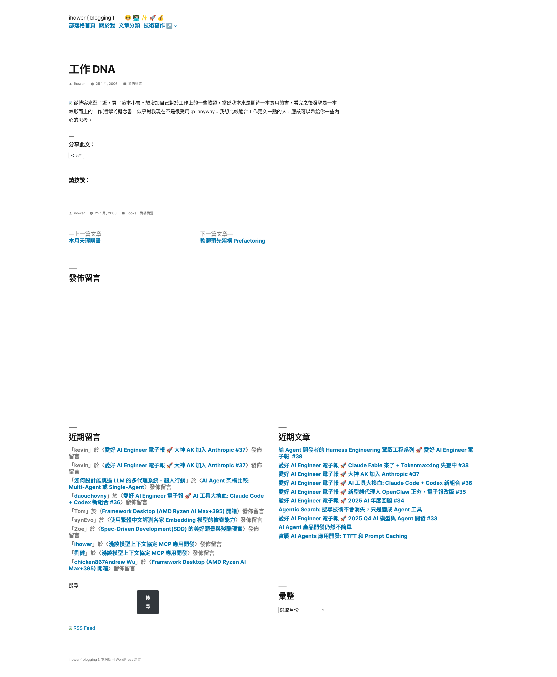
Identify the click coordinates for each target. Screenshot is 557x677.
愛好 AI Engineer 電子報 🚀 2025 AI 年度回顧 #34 (341, 500)
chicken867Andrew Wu (104, 562)
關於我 (107, 25)
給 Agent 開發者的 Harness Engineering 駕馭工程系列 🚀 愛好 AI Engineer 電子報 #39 (375, 453)
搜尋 (73, 585)
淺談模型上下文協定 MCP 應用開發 (152, 544)
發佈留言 (135, 84)
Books (131, 213)
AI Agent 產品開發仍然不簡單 (315, 527)
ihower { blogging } (91, 17)
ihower (79, 84)
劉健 (79, 553)
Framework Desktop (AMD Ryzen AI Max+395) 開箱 (169, 511)
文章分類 (129, 25)
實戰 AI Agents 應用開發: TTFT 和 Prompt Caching (343, 536)
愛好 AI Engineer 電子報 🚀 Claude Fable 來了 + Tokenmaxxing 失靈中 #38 (373, 465)
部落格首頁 (82, 25)
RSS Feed (83, 628)
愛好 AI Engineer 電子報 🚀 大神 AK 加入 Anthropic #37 (175, 450)
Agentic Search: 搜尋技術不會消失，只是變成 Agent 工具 (350, 509)
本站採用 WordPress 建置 (121, 659)
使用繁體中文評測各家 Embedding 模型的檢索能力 (172, 520)
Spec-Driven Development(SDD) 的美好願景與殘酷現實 (172, 529)
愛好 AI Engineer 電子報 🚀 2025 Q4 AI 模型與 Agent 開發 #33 (357, 518)
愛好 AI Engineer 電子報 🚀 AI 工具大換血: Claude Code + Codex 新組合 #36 (166, 499)
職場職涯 (147, 213)
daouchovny (90, 495)
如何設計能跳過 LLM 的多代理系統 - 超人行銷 (130, 480)
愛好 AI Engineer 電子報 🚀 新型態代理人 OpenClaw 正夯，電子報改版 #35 (372, 492)
